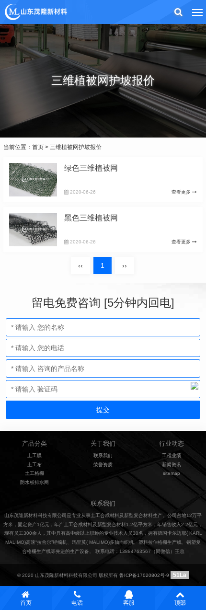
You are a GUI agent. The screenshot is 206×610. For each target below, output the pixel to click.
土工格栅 (34, 473)
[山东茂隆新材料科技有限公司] (35, 12)
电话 (77, 602)
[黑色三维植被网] (33, 229)
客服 (129, 602)
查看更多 (182, 192)
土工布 (34, 464)
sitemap (171, 473)
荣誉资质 (103, 464)
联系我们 (103, 455)
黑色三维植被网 (91, 218)
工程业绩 (171, 455)
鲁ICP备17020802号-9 (144, 575)
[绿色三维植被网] (33, 179)
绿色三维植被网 (91, 168)
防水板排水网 (34, 482)
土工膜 (34, 455)
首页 (38, 147)
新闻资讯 (171, 464)
